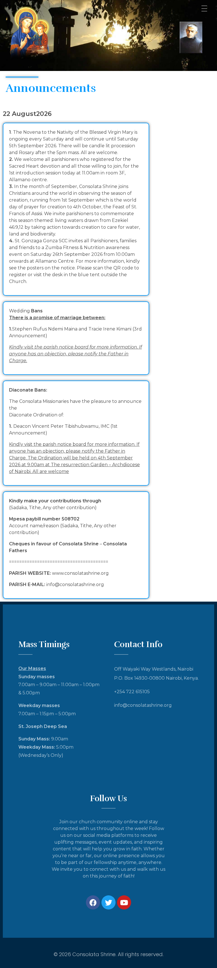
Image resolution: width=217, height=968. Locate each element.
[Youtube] (124, 902)
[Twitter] (108, 902)
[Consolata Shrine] (39, 34)
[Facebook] (93, 902)
